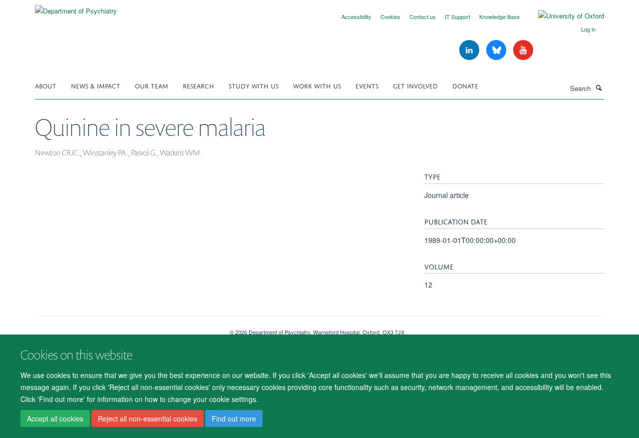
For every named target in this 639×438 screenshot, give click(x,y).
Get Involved (415, 85)
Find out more (234, 419)
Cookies (390, 16)
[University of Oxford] (563, 16)
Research (198, 85)
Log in (588, 29)
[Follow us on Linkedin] (470, 50)
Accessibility (356, 16)
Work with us (317, 85)
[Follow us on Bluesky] (497, 50)
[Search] (598, 87)
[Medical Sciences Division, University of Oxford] (125, 328)
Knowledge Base (499, 16)
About (45, 85)
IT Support (457, 16)
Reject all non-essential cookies (147, 419)
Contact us (422, 16)
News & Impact (95, 85)
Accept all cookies (55, 419)
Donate (465, 85)
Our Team (151, 85)
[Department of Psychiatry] (76, 7)
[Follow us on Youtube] (523, 50)
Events (366, 85)
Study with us (254, 85)
